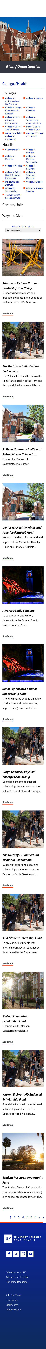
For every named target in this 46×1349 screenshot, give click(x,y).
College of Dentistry (30, 151)
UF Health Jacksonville (10, 190)
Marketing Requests (16, 1281)
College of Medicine (9, 157)
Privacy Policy (13, 1309)
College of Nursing (13, 166)
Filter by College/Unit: (23, 226)
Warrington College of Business (34, 135)
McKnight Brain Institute (12, 183)
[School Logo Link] (22, 1238)
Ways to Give (12, 215)
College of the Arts (34, 98)
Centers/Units (13, 204)
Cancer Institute (12, 149)
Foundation (12, 1300)
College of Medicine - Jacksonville (31, 159)
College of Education (30, 109)
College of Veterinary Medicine (30, 175)
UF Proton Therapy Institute (34, 190)
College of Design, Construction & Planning (13, 110)
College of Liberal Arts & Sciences (13, 128)
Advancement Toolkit (17, 1277)
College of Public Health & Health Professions (12, 175)
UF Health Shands (34, 182)
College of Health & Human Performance (13, 120)
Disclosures (12, 1304)
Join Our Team (13, 1295)
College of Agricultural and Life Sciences (12, 101)
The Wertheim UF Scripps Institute (13, 196)
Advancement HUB (16, 1272)
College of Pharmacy (30, 167)
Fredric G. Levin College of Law (33, 128)
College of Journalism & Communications (33, 120)
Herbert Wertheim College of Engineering (13, 136)
